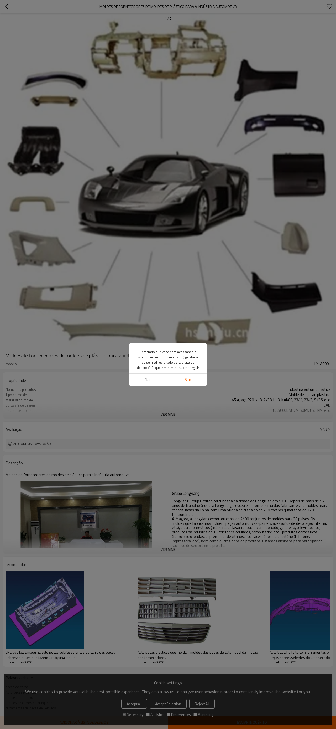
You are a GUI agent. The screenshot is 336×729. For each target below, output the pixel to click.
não (148, 380)
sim (188, 380)
